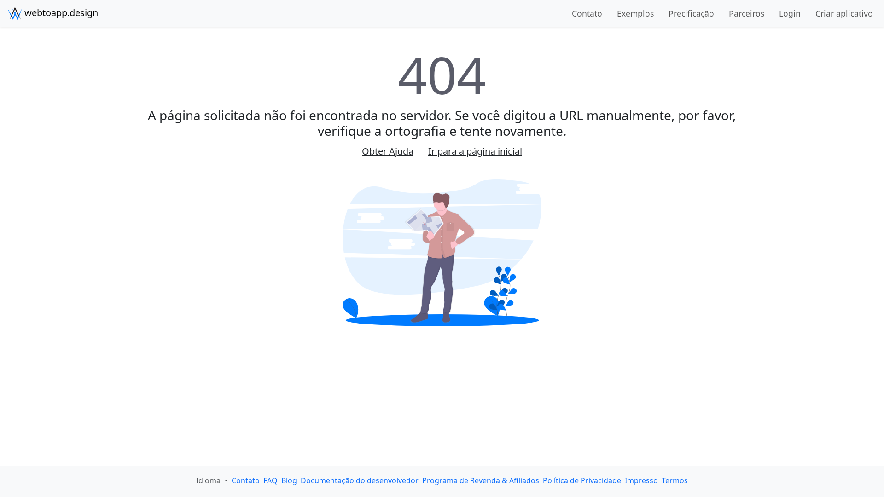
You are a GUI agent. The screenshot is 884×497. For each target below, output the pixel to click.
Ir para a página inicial (475, 151)
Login (790, 13)
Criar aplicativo (844, 13)
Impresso (641, 480)
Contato (587, 13)
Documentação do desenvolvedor (360, 480)
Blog (289, 480)
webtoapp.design (60, 12)
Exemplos (635, 13)
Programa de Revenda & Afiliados (480, 480)
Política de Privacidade (582, 480)
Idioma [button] (209, 480)
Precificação (691, 13)
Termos (675, 480)
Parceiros (746, 13)
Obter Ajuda (387, 151)
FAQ (270, 480)
